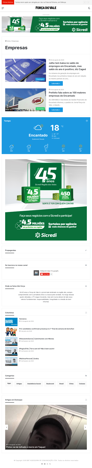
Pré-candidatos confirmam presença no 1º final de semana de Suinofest (46, 329)
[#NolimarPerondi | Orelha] (11, 362)
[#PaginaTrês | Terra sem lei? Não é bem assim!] (11, 352)
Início (9, 41)
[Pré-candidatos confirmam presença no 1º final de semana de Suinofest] (11, 332)
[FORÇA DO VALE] (46, 8)
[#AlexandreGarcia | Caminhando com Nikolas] (11, 342)
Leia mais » (56, 83)
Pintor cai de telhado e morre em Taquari (25, 447)
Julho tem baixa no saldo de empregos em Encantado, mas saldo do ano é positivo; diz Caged (67, 66)
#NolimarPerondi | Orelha (29, 359)
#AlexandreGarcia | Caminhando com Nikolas (36, 339)
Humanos (23, 319)
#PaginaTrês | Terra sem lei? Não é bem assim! (36, 349)
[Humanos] (11, 322)
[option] (46, 427)
